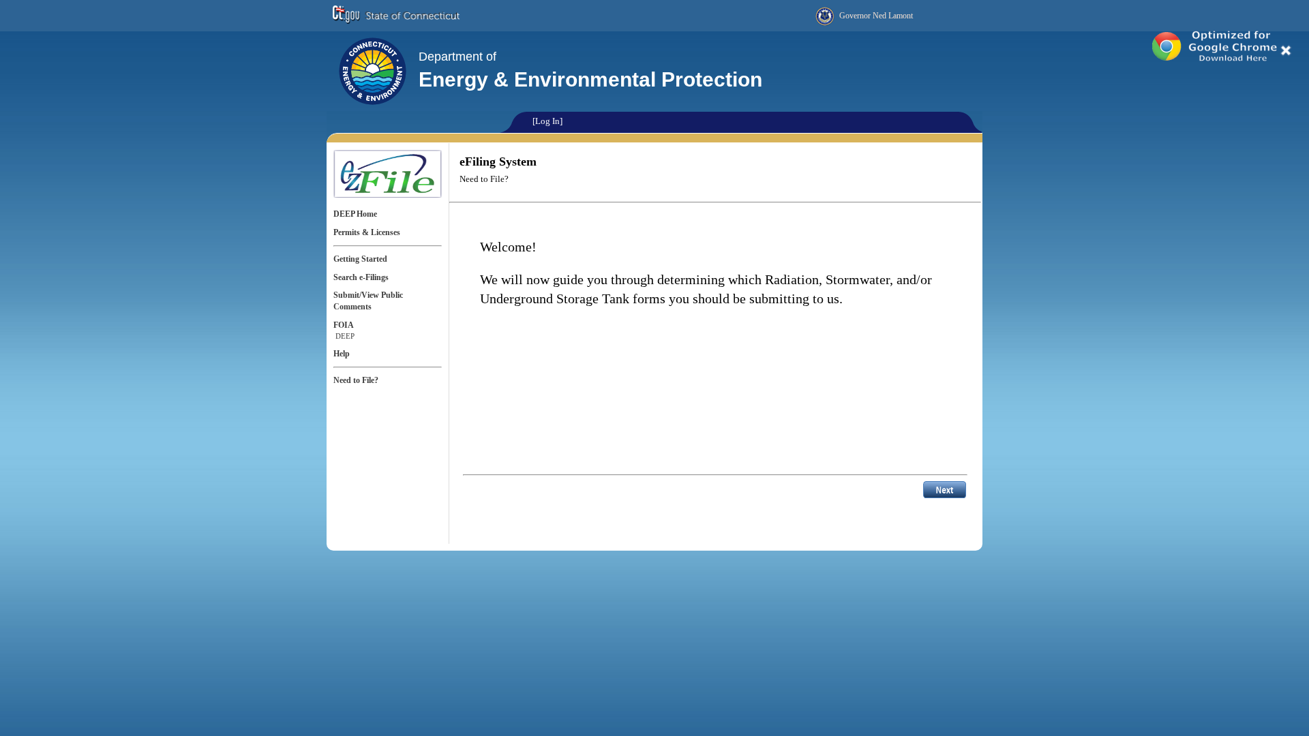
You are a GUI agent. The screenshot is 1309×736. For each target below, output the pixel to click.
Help (341, 353)
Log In (547, 121)
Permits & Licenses (366, 232)
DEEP (345, 336)
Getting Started (360, 259)
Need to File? (355, 380)
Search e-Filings (361, 277)
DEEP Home (355, 214)
